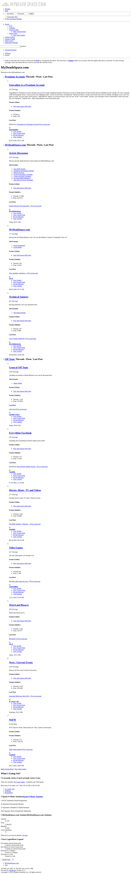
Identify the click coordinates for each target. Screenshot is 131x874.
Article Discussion (18, 153)
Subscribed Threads (11, 43)
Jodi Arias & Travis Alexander (23, 180)
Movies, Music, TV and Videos (25, 490)
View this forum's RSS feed (22, 106)
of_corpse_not (9, 789)
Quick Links (13, 33)
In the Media (18, 247)
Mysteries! (12, 639)
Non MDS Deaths (19, 169)
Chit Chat (12, 409)
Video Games (16, 547)
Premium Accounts (15, 76)
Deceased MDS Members (22, 178)
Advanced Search (10, 50)
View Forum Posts (19, 133)
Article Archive (10, 37)
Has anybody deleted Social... (26, 466)
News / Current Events (21, 662)
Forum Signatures (19, 245)
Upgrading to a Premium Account (27, 85)
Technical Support (18, 296)
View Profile (17, 131)
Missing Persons (19, 173)
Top (6, 865)
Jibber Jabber (18, 383)
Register (7, 9)
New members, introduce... (18, 273)
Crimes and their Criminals (22, 176)
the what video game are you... (19, 581)
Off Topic (10, 359)
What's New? (9, 41)
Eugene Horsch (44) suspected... (19, 206)
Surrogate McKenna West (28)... (19, 696)
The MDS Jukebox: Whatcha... (19, 524)
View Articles (17, 137)
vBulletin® (12, 870)
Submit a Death (10, 39)
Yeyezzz (25, 835)
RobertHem (8, 793)
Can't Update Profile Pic (17, 338)
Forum (7, 24)
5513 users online (19, 782)
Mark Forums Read (19, 31)
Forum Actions (14, 30)
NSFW (12, 719)
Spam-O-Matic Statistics (33, 796)
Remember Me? (12, 17)
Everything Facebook (20, 433)
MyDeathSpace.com (15, 145)
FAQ (10, 26)
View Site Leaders (19, 35)
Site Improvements (20, 313)
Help (6, 11)
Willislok (8, 791)
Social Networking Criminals (23, 174)
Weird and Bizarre (19, 605)
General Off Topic (18, 367)
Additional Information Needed (23, 171)
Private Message (18, 135)
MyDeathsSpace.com (12, 863)
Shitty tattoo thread (15, 749)
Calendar (12, 28)
